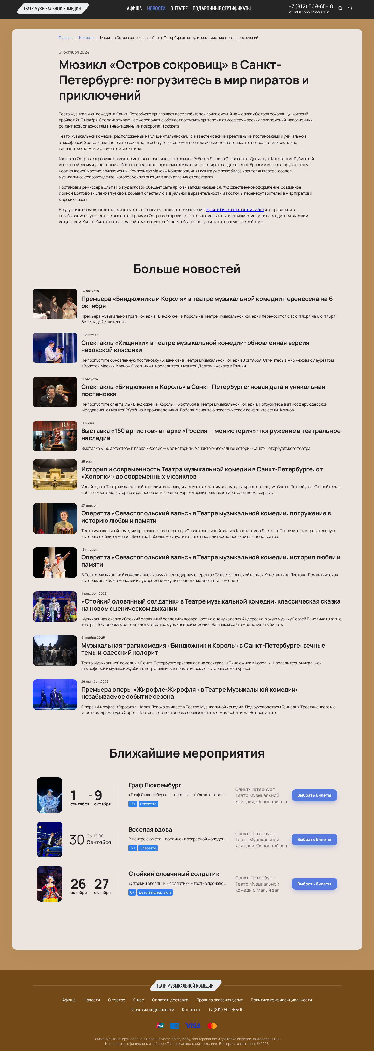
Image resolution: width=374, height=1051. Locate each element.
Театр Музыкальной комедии (52, 8)
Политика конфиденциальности (281, 1000)
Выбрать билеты (314, 795)
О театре (179, 8)
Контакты (191, 1009)
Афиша (134, 8)
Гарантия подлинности (152, 1009)
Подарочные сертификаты (222, 8)
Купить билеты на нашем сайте (235, 209)
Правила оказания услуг (219, 1000)
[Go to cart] (350, 8)
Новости (156, 8)
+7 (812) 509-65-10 (311, 6)
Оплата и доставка (170, 1000)
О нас (138, 1000)
